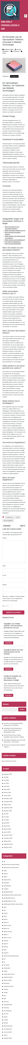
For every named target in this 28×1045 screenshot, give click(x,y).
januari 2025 (7, 832)
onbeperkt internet (9, 986)
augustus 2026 (8, 774)
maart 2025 (7, 826)
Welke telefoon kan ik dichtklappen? (15, 240)
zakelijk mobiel (8, 1038)
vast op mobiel (8, 1032)
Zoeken (6, 704)
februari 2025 (7, 829)
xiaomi (5, 1035)
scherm (18, 517)
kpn (5, 959)
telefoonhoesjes (8, 1026)
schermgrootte (8, 1010)
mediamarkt (7, 968)
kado (5, 949)
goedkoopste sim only (10, 901)
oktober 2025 (7, 804)
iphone (5, 919)
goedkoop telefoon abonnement (12, 895)
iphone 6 (6, 922)
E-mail (4, 575)
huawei (6, 913)
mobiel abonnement (9, 974)
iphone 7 (6, 934)
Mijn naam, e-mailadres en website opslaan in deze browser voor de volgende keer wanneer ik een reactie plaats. (13, 598)
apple (5, 870)
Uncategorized (14, 76)
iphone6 (6, 940)
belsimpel (6, 882)
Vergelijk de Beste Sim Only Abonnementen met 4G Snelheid (13, 652)
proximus (6, 1001)
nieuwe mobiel (8, 980)
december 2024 (8, 835)
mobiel (5, 971)
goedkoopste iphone (9, 898)
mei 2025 (6, 820)
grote (5, 907)
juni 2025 (6, 817)
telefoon (6, 1023)
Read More (8, 642)
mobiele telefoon (8, 977)
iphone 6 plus (7, 925)
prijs (5, 998)
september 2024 (8, 844)
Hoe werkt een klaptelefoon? (13, 241)
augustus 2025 (8, 810)
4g (4, 861)
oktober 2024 (7, 841)
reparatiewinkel (8, 1004)
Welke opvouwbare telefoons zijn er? (15, 230)
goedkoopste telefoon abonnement (13, 904)
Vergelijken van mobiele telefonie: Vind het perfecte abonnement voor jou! (13, 626)
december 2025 (8, 798)
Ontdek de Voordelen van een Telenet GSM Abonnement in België (12, 678)
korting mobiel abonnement (11, 956)
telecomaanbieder (8, 520)
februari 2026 (7, 792)
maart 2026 (7, 789)
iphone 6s (6, 928)
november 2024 (8, 838)
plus (5, 995)
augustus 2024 (8, 847)
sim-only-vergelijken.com (10, 25)
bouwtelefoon (7, 885)
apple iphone (7, 879)
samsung (6, 1007)
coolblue (6, 889)
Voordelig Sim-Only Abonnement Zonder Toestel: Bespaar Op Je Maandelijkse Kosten (13, 730)
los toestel (6, 965)
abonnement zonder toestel (11, 867)
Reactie (4, 538)
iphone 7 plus (7, 937)
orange (6, 992)
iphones (6, 946)
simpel (5, 1017)
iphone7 (6, 943)
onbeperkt (6, 983)
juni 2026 (6, 780)
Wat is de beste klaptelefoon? (13, 243)
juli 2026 (6, 777)
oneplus (6, 989)
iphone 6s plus (8, 931)
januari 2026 (7, 795)
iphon (5, 916)
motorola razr (9, 517)
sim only (6, 1013)
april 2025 (6, 823)
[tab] (25, 16)
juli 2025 (6, 813)
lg (4, 962)
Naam (4, 565)
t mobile (6, 1020)
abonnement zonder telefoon (11, 864)
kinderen (6, 953)
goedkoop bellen (8, 892)
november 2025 (8, 801)
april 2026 (6, 786)
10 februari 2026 (8, 49)
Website (4, 584)
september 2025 (8, 807)
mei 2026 (6, 783)
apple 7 (6, 876)
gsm (5, 910)
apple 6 (6, 873)
